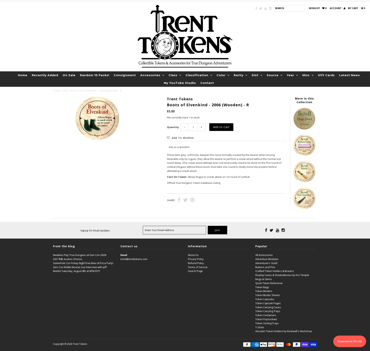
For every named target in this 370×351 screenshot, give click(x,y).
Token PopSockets (266, 319)
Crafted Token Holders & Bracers (274, 271)
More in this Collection (304, 100)
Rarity (238, 75)
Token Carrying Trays (267, 311)
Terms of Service (198, 267)
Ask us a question (179, 147)
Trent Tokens (80, 344)
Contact (207, 83)
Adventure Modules (266, 259)
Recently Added (45, 75)
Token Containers (265, 315)
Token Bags (262, 287)
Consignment (125, 75)
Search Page (195, 271)
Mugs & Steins (263, 279)
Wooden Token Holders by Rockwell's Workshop (283, 331)
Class (173, 75)
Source (272, 75)
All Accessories (264, 255)
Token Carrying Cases (268, 307)
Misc (306, 75)
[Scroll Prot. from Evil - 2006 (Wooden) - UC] (304, 208)
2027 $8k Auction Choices (67, 259)
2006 (65, 90)
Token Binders (263, 291)
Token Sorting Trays (267, 323)
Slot (255, 75)
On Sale (69, 75)
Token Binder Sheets (267, 295)
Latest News (349, 75)
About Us (193, 255)
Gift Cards (326, 75)
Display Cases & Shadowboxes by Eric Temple (282, 275)
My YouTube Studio (180, 83)
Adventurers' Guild (266, 263)
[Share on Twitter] (185, 200)
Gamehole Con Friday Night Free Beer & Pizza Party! (83, 263)
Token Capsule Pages (268, 303)
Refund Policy (196, 263)
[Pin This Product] (192, 200)
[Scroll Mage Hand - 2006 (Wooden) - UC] (304, 128)
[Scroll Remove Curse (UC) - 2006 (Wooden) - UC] (304, 155)
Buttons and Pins (265, 267)
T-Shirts (259, 327)
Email (123, 255)
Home (22, 75)
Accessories (150, 75)
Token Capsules (264, 299)
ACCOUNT (336, 8)
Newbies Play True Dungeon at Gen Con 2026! (79, 255)
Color (221, 75)
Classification (197, 75)
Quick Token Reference (269, 283)
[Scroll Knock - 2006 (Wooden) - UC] (304, 181)
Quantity (173, 127)
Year (290, 75)
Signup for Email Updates (95, 230)
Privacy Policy (196, 259)
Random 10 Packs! (94, 75)
